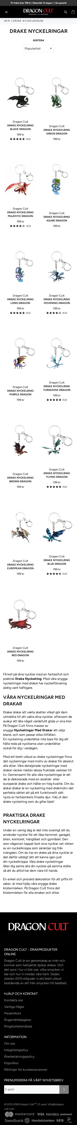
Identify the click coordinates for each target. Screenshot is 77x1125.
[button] (17, 139)
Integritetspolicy (16, 1050)
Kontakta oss (13, 1000)
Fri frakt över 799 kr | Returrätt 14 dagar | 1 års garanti (39, 3)
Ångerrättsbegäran (17, 1020)
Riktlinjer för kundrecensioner (25, 1070)
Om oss (9, 1043)
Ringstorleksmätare (18, 1026)
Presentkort (12, 1013)
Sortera (38, 40)
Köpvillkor (11, 1063)
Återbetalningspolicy (19, 1056)
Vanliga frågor (14, 1007)
